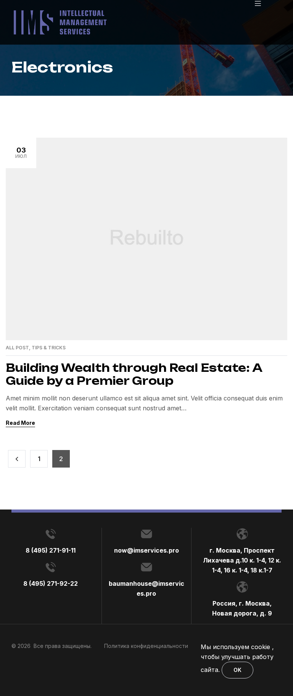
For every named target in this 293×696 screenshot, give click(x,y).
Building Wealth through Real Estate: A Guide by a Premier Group (134, 374)
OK (237, 670)
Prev (17, 459)
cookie (260, 647)
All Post (17, 347)
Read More (20, 423)
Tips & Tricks (49, 347)
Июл (21, 152)
